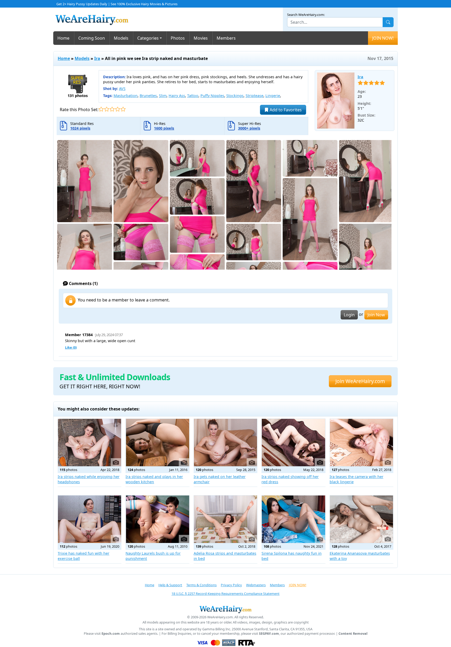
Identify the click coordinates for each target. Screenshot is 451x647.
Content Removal (353, 633)
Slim (163, 95)
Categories (148, 38)
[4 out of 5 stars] (117, 109)
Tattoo (192, 95)
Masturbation (126, 95)
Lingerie (272, 95)
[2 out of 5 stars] (106, 109)
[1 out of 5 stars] (101, 109)
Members (226, 38)
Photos (178, 38)
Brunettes (148, 95)
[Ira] (336, 100)
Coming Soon (91, 38)
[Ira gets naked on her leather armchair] (225, 443)
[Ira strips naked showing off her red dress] (293, 443)
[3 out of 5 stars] (112, 109)
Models (121, 38)
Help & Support (170, 585)
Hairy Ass (177, 95)
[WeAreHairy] (225, 609)
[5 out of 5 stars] (123, 109)
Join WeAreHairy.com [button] (360, 381)
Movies (201, 38)
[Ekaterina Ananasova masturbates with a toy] (361, 519)
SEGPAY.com (269, 633)
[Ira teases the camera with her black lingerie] (361, 443)
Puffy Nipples (212, 95)
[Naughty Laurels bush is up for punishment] (157, 519)
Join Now (376, 315)
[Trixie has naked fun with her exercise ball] (89, 519)
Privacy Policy (231, 585)
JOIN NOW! (383, 38)
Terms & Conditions (201, 585)
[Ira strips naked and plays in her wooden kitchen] (157, 443)
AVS (122, 88)
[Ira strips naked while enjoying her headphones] (89, 443)
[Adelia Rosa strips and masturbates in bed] (225, 519)
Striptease (254, 95)
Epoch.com (111, 633)
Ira (97, 58)
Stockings (235, 95)
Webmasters (256, 585)
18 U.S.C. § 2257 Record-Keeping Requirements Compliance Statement (225, 593)
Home (63, 38)
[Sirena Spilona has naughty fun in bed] (293, 519)
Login (349, 315)
